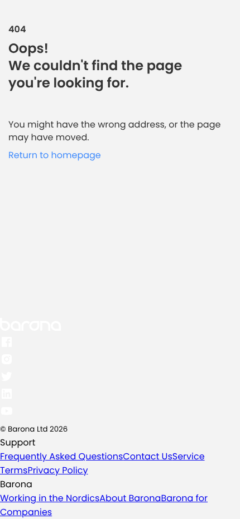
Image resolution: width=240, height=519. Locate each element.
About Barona (130, 498)
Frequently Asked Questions (61, 456)
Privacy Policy (57, 470)
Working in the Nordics (49, 498)
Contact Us (147, 456)
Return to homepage (54, 155)
